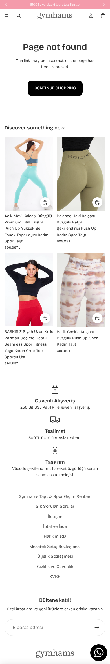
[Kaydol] (97, 627)
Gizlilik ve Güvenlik (55, 566)
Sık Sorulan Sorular (55, 506)
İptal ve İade (55, 526)
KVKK (55, 576)
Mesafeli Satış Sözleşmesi (55, 546)
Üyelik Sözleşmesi (55, 556)
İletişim (55, 516)
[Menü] (6, 15)
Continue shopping (55, 88)
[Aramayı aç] (18, 15)
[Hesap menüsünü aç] (91, 15)
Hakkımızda (55, 536)
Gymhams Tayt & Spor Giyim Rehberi (55, 496)
